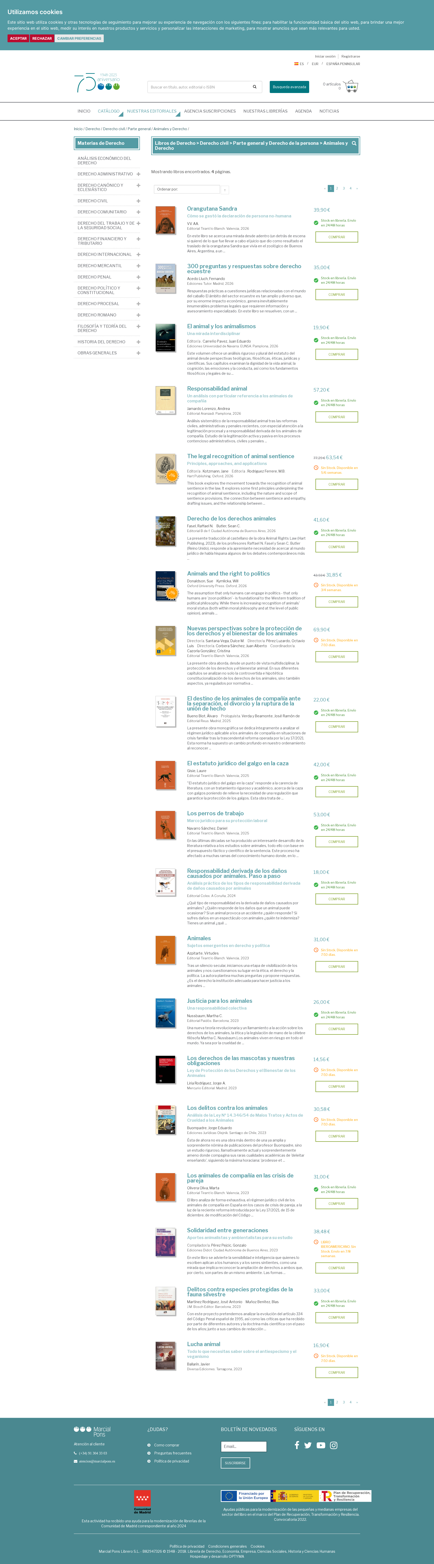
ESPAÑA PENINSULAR (343, 64)
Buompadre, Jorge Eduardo (209, 1128)
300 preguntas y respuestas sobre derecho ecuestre (244, 268)
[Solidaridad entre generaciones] (165, 1242)
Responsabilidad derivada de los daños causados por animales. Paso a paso (237, 873)
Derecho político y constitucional (99, 290)
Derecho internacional (105, 254)
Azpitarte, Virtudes (203, 953)
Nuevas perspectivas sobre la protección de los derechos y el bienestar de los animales (244, 631)
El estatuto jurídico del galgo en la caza (238, 763)
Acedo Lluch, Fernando (206, 278)
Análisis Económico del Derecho (104, 160)
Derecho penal (95, 277)
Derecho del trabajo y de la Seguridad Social (106, 225)
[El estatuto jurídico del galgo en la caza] (165, 775)
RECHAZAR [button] (42, 38)
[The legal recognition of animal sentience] (165, 468)
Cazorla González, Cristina (208, 651)
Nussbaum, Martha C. (205, 1016)
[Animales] (165, 950)
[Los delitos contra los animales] (165, 1119)
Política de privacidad (171, 1461)
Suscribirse (235, 1463)
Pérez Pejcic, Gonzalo (228, 1245)
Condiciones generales (227, 1546)
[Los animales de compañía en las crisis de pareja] (165, 1187)
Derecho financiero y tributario (102, 241)
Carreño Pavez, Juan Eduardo (227, 341)
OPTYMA (236, 1556)
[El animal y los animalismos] (165, 338)
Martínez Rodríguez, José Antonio (214, 1302)
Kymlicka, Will (227, 581)
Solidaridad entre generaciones (227, 1230)
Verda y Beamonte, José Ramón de (271, 716)
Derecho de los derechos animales (231, 518)
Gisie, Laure (196, 771)
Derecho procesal (98, 304)
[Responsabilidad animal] (165, 400)
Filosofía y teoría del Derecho (102, 328)
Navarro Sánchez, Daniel (207, 828)
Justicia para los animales (219, 1001)
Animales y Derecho (170, 129)
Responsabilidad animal (217, 388)
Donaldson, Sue (200, 581)
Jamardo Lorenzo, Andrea (208, 408)
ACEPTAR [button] (18, 38)
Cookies (258, 1546)
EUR (315, 64)
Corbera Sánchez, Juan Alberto (241, 646)
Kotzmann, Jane (216, 471)
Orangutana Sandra (212, 208)
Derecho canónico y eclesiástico (100, 187)
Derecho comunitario (102, 212)
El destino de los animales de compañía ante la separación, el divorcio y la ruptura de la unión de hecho (244, 703)
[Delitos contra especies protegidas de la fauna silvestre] (165, 1301)
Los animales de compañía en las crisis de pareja (240, 1178)
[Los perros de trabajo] (165, 825)
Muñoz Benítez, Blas (262, 1302)
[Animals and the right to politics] (165, 586)
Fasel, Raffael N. (200, 526)
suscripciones (210, 111)
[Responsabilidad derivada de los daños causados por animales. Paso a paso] (165, 882)
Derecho (92, 129)
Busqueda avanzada (289, 87)
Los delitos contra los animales (227, 1108)
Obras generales (97, 353)
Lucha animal (203, 1344)
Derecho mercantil (100, 266)
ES (302, 64)
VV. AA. (193, 223)
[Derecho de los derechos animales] (165, 531)
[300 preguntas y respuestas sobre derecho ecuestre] (165, 278)
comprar (337, 237)
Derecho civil (114, 129)
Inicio (86, 111)
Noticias (329, 111)
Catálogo (109, 111)
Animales (199, 938)
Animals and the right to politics (228, 573)
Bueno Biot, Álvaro (202, 716)
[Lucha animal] (165, 1356)
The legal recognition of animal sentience (240, 456)
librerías (265, 111)
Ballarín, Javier (198, 1364)
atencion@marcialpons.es (97, 1461)
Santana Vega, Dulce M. (225, 641)
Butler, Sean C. (228, 526)
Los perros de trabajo (215, 813)
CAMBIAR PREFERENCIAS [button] (79, 38)
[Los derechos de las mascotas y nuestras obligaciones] (165, 1069)
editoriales (152, 111)
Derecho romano (97, 315)
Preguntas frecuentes (173, 1453)
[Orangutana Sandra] (165, 220)
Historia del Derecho (101, 342)
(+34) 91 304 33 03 (93, 1453)
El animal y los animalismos (221, 326)
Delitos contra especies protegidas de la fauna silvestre (240, 1292)
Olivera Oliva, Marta (203, 1188)
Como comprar (166, 1445)
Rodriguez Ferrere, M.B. (266, 471)
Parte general (139, 129)
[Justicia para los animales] (165, 1013)
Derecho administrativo (105, 174)
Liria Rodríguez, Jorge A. (206, 1083)
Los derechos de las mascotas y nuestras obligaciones (241, 1060)
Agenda (303, 111)
